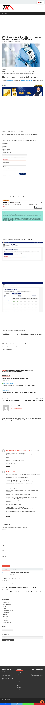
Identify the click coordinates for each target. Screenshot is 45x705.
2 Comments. (17, 41)
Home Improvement (7, 610)
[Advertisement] (22, 25)
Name (3, 545)
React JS (5, 620)
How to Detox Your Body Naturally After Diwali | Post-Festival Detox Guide (18, 583)
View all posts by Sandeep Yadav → (17, 408)
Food (4, 608)
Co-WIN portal (9, 80)
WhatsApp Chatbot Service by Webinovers (19, 572)
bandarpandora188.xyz (11, 471)
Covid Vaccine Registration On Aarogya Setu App (12, 371)
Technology (5, 616)
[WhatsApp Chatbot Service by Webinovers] (5, 572)
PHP (4, 618)
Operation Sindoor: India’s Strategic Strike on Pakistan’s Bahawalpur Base (19, 392)
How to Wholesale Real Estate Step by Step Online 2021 (18, 450)
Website (4, 556)
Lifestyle (4, 606)
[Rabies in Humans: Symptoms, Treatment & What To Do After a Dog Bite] (7, 383)
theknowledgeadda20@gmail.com (38, 675)
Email (3, 550)
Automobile (5, 602)
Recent (6, 569)
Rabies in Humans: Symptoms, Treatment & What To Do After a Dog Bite (18, 385)
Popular (14, 569)
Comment (4, 529)
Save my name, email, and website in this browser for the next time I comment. (20, 563)
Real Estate (5, 612)
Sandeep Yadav (11, 41)
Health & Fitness (6, 604)
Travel (4, 614)
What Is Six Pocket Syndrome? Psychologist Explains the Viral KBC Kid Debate (19, 587)
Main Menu (6, 13)
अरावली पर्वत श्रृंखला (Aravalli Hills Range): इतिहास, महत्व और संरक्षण (15, 378)
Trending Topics (6, 622)
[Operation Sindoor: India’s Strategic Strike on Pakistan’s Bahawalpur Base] (6, 390)
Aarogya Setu (8, 370)
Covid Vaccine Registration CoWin (26, 370)
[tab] (6, 569)
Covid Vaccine (15, 370)
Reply (8, 466)
